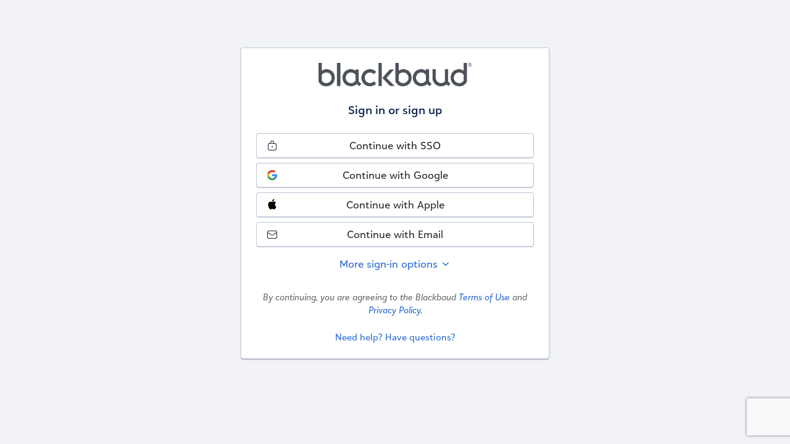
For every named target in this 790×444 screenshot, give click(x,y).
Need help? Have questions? (395, 337)
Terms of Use (484, 297)
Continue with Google (395, 174)
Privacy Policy (394, 310)
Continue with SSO (395, 145)
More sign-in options (390, 263)
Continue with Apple (395, 204)
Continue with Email (395, 234)
